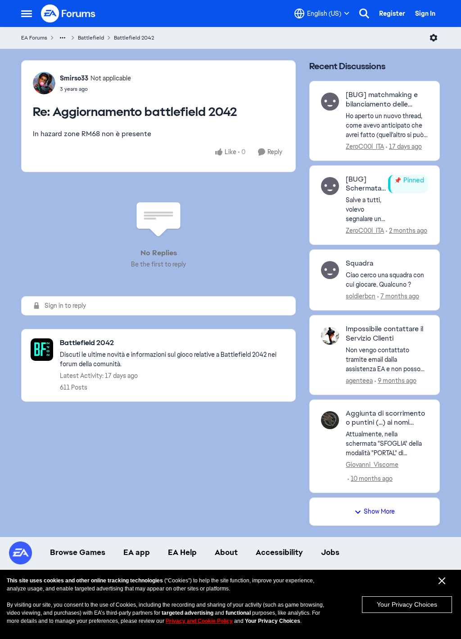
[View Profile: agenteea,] (330, 336)
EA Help (182, 552)
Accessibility (279, 552)
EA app (136, 552)
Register (392, 13)
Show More (379, 511)
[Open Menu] (433, 37)
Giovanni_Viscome (372, 465)
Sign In (425, 13)
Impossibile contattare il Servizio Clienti (384, 333)
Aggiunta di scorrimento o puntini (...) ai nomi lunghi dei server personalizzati (385, 418)
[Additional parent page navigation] (62, 37)
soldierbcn (360, 296)
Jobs (330, 552)
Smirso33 (74, 78)
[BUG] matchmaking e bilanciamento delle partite (382, 99)
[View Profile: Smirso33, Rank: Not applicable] (44, 83)
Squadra (359, 263)
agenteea (359, 381)
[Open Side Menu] (26, 13)
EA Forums (34, 37)
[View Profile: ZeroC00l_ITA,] (330, 102)
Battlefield (91, 37)
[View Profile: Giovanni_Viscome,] (330, 420)
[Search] (364, 13)
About (226, 552)
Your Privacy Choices (407, 604)
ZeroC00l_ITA (365, 146)
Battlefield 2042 (134, 37)
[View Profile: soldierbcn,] (330, 270)
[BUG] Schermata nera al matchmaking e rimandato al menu (365, 184)
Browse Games (77, 552)
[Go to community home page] (68, 13)
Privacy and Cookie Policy (199, 621)
